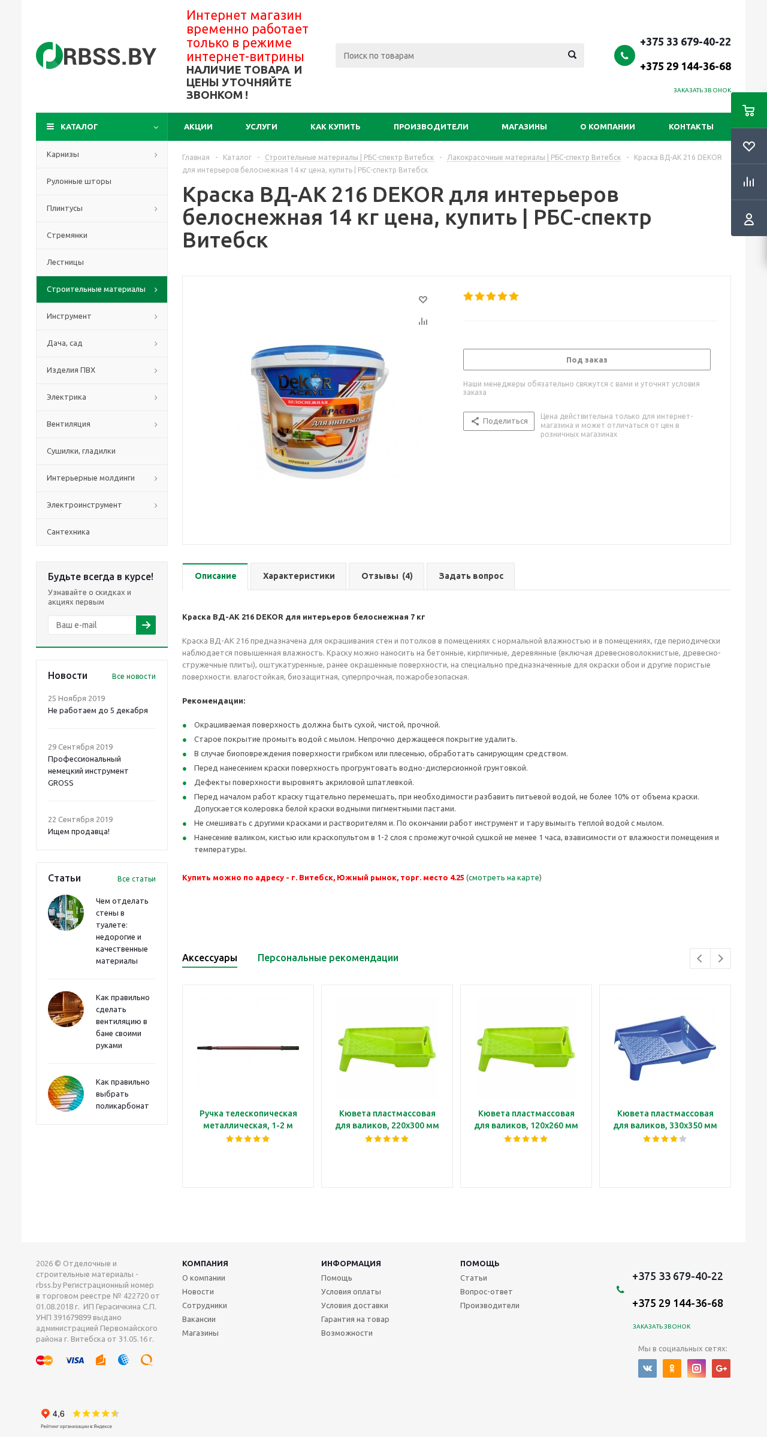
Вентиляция (68, 423)
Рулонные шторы (79, 181)
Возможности (347, 1333)
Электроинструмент (84, 504)
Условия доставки (354, 1305)
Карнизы (63, 154)
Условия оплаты (351, 1291)
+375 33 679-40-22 (685, 53)
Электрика (66, 397)
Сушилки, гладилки (81, 450)
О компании (607, 126)
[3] (491, 296)
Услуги (261, 126)
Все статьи (136, 879)
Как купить (335, 126)
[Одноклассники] (672, 1368)
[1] (469, 296)
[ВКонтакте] (647, 1368)
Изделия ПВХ (71, 370)
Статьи (473, 1277)
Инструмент (69, 316)
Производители (431, 126)
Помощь (480, 1263)
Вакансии (199, 1319)
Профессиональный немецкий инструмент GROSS (88, 770)
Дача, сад (65, 343)
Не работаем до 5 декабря (98, 710)
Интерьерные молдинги (91, 477)
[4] (503, 296)
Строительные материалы (96, 289)
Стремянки (67, 235)
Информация (351, 1263)
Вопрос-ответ (486, 1291)
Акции (198, 126)
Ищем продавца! (79, 831)
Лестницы (65, 262)
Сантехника (68, 531)
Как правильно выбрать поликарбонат (123, 1093)
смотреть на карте (504, 877)
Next (720, 958)
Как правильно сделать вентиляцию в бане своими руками (123, 1021)
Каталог (79, 126)
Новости (198, 1291)
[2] (480, 296)
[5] (514, 296)
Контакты (691, 126)
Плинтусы (65, 208)
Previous (700, 958)
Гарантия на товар (355, 1319)
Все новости (134, 676)
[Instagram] (696, 1368)
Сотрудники (204, 1305)
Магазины (524, 126)
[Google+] (721, 1368)
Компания (205, 1263)
